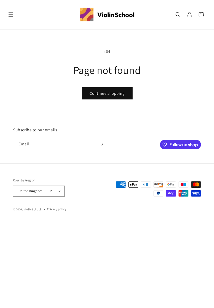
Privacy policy (56, 209)
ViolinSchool (32, 209)
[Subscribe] (101, 144)
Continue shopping (107, 93)
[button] (11, 14)
